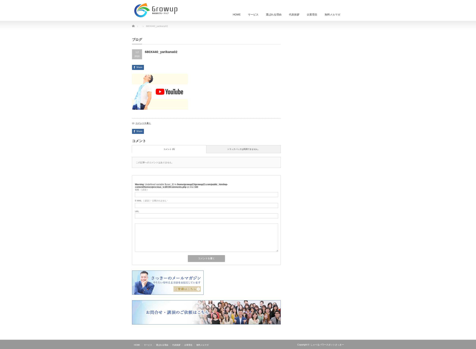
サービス (253, 14)
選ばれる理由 (274, 14)
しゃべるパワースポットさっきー (327, 344)
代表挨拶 (294, 14)
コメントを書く (143, 123)
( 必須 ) (141, 190)
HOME (237, 14)
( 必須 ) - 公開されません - (151, 201)
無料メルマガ (332, 14)
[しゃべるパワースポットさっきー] (156, 10)
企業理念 (312, 14)
